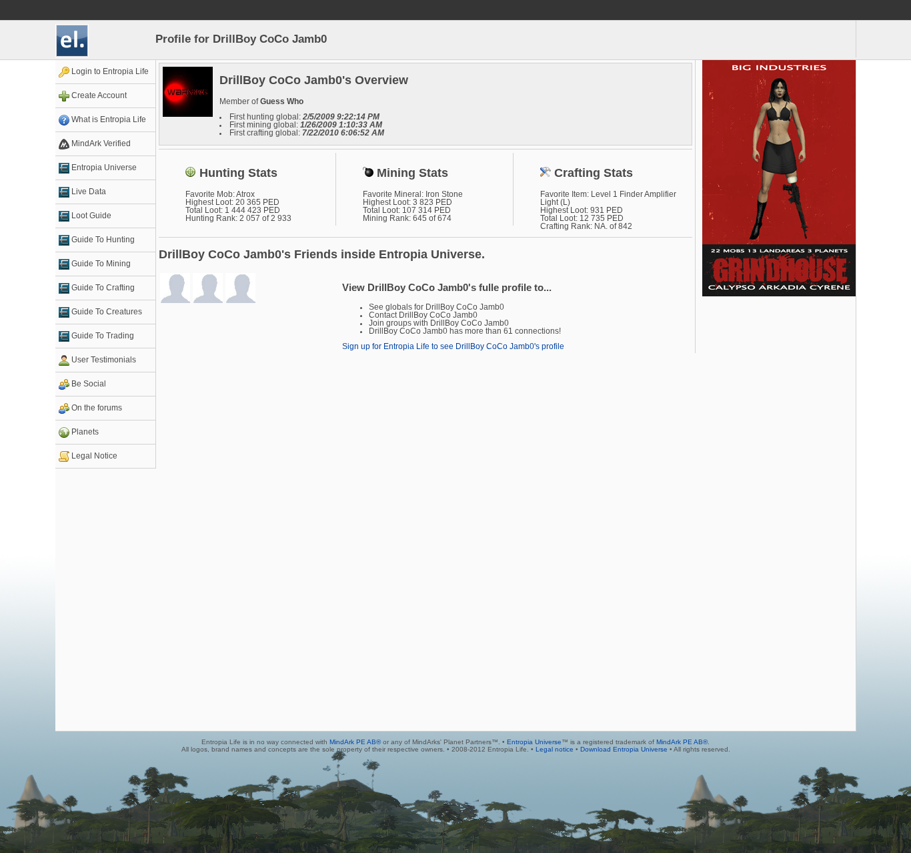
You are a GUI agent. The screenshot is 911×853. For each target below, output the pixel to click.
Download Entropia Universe (624, 749)
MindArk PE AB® (355, 742)
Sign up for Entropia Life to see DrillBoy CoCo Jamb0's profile (453, 346)
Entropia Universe (534, 742)
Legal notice (555, 749)
